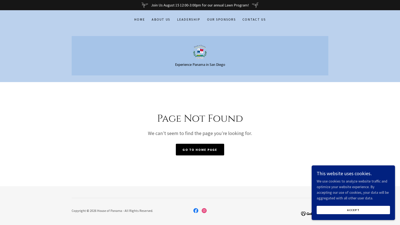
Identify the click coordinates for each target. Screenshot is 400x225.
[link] (200, 51)
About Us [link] (161, 19)
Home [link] (139, 19)
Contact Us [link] (254, 19)
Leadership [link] (188, 19)
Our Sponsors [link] (221, 19)
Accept (353, 210)
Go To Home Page (199, 150)
